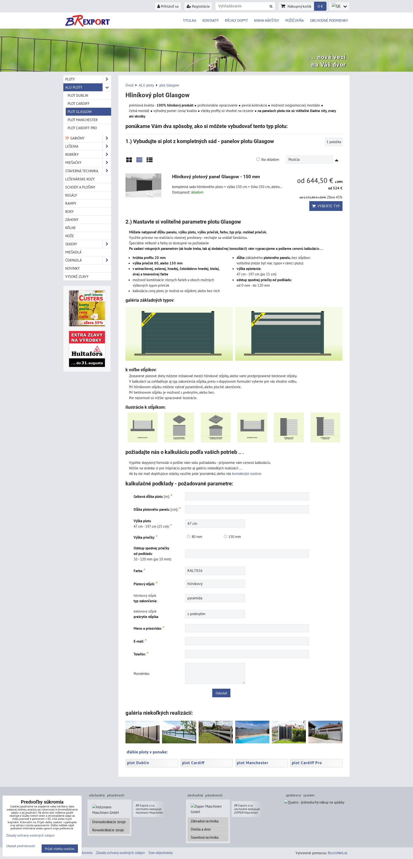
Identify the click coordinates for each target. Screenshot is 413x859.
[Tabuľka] (149, 162)
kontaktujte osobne (246, 473)
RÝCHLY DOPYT (236, 20)
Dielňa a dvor (201, 829)
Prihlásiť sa (169, 6)
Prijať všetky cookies (60, 848)
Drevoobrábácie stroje (109, 821)
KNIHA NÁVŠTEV (266, 20)
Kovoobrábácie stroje (108, 829)
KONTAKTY (210, 20)
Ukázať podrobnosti (20, 846)
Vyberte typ (327, 206)
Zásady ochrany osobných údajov (120, 852)
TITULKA (189, 20)
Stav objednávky (160, 852)
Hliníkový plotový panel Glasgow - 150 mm (216, 176)
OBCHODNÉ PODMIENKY (329, 20)
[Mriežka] (129, 162)
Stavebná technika (204, 837)
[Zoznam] (139, 162)
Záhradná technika (204, 821)
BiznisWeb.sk (337, 852)
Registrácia (200, 6)
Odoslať (221, 693)
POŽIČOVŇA (294, 20)
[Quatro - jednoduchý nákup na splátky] (314, 802)
